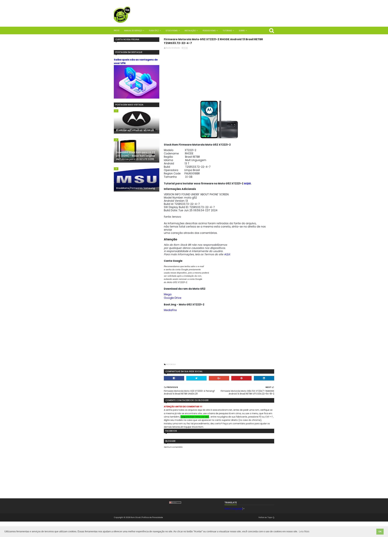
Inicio (116, 30)
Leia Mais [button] (304, 531)
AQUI (247, 183)
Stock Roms (172, 30)
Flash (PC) (154, 30)
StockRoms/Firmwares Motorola (135, 130)
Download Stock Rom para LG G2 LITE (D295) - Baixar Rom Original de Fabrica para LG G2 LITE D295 (135, 156)
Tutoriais (227, 30)
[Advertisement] (219, 73)
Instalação (190, 30)
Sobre (242, 30)
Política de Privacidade (152, 517)
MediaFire (170, 310)
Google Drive (172, 298)
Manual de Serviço (133, 30)
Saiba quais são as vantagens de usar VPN (136, 61)
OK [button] (380, 531)
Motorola (171, 364)
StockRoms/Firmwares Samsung (135, 188)
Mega (167, 294)
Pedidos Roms (209, 30)
